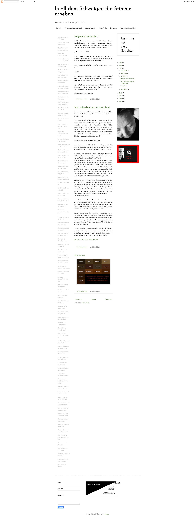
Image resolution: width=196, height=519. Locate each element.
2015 (120, 101)
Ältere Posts (108, 299)
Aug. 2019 (124, 73)
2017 (120, 96)
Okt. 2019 (124, 70)
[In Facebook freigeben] (97, 99)
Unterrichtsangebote (90, 28)
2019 (120, 68)
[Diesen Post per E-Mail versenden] (91, 99)
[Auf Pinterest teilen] (99, 99)
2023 (120, 63)
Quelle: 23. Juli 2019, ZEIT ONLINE (86, 239)
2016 (120, 98)
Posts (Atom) (85, 303)
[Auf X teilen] (95, 99)
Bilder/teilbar (103, 28)
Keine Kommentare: (82, 99)
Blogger (107, 514)
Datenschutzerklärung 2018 (127, 28)
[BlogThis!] (93, 99)
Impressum (113, 28)
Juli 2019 (124, 76)
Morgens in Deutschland (86, 36)
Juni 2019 (124, 89)
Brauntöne (79, 255)
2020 (120, 65)
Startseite (58, 28)
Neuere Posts (78, 299)
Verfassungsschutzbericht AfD (73, 28)
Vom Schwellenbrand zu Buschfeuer (92, 107)
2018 (120, 93)
